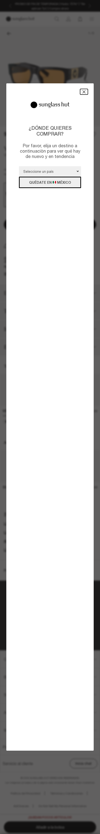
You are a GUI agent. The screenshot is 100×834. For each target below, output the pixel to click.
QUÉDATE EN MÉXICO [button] (50, 182)
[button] (84, 92)
